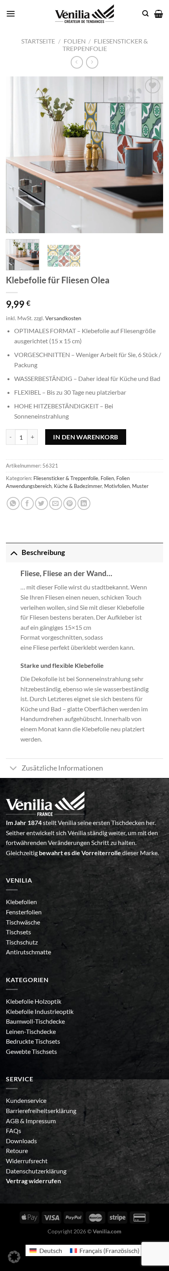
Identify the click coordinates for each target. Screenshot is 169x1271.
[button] (14, 1257)
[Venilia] (84, 13)
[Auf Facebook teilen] (27, 503)
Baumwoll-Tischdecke (35, 1021)
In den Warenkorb (85, 437)
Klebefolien (21, 901)
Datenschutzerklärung (36, 1171)
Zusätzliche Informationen (62, 768)
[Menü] (10, 13)
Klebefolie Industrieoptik (39, 1011)
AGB (13, 1120)
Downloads (21, 1140)
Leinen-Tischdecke (31, 1031)
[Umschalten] (13, 552)
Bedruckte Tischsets (33, 1041)
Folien (75, 41)
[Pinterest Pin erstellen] (69, 503)
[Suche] (145, 13)
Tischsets (18, 932)
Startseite (38, 41)
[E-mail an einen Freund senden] (55, 503)
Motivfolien (117, 486)
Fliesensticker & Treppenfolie (105, 44)
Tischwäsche (23, 922)
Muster (140, 486)
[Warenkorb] (158, 13)
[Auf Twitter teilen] (41, 503)
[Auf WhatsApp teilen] (13, 503)
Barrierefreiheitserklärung (41, 1110)
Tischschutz (22, 942)
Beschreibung (43, 552)
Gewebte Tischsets (31, 1051)
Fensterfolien (24, 912)
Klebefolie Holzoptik (33, 1001)
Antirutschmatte (28, 952)
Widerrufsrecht (27, 1160)
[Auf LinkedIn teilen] (83, 503)
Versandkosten (63, 318)
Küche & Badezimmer (78, 486)
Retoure (17, 1150)
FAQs (13, 1130)
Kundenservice (26, 1100)
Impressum (41, 1120)
